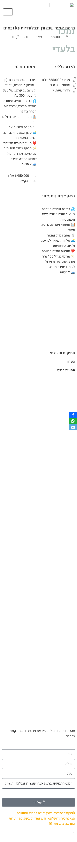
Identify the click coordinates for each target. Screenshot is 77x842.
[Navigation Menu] (8, 11)
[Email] (73, 427)
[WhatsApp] (73, 421)
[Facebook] (73, 415)
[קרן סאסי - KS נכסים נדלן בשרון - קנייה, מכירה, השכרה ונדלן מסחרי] (61, 12)
